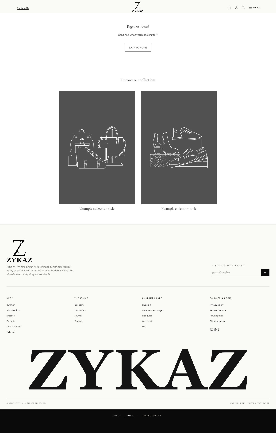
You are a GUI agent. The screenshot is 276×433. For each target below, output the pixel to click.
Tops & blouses (14, 326)
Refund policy (216, 315)
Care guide (147, 321)
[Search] (243, 7)
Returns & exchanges (153, 310)
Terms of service (218, 310)
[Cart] (229, 7)
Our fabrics (80, 310)
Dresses (11, 315)
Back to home (138, 47)
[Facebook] (218, 329)
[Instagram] (211, 329)
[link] (97, 151)
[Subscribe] (265, 272)
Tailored (10, 332)
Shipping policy (217, 321)
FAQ (144, 326)
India (130, 415)
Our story (79, 305)
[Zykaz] (138, 7)
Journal (78, 315)
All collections (13, 310)
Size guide (147, 315)
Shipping (146, 305)
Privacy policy (216, 305)
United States (152, 415)
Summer (11, 305)
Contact (78, 321)
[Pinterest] (215, 329)
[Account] (236, 7)
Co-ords (11, 321)
